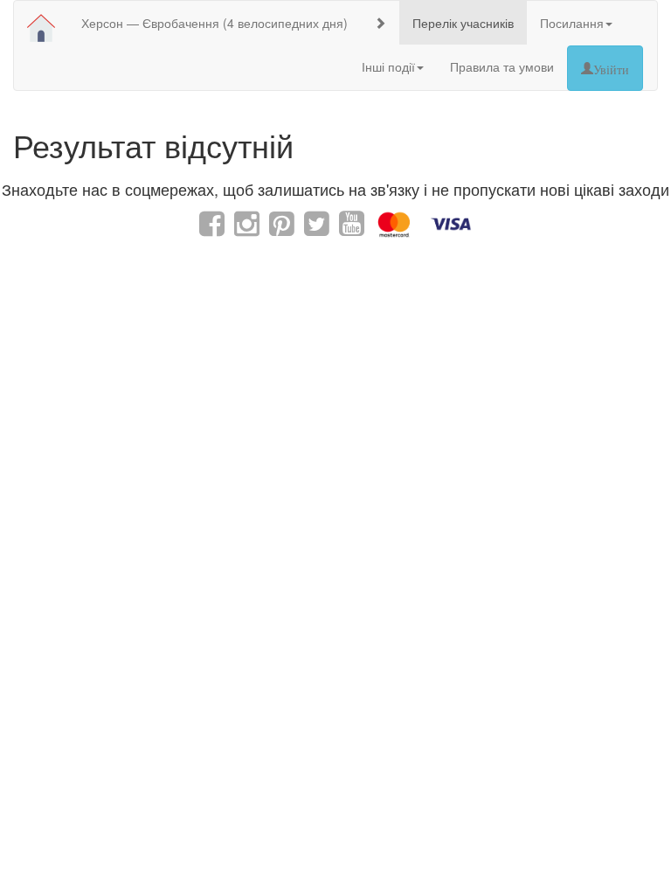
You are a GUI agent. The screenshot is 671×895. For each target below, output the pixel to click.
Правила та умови (502, 66)
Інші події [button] (388, 66)
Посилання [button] (572, 22)
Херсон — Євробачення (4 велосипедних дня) (214, 22)
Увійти (611, 68)
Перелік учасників (463, 22)
